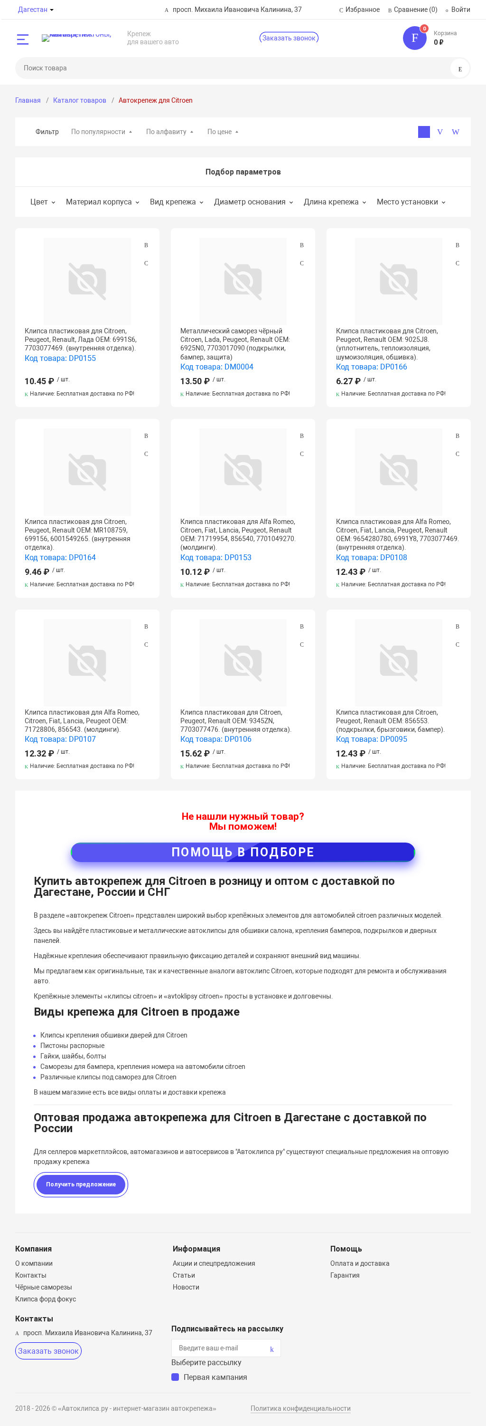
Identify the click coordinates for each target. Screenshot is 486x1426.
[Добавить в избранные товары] (146, 263)
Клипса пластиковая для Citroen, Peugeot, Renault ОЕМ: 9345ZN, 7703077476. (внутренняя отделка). (236, 720)
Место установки (407, 201)
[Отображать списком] (440, 132)
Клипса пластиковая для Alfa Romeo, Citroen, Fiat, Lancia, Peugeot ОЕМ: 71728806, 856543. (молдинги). (82, 720)
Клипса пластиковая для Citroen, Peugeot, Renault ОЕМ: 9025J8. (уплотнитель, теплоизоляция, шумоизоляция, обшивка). (387, 344)
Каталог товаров (79, 100)
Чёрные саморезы (43, 1287)
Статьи (184, 1275)
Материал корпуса (99, 201)
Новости (186, 1287)
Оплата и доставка (360, 1263)
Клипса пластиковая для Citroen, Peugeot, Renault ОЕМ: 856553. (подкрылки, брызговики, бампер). (390, 720)
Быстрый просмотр (87, 281)
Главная (28, 100)
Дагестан (32, 9)
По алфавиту (166, 132)
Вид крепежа (173, 201)
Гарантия (345, 1275)
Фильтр (47, 132)
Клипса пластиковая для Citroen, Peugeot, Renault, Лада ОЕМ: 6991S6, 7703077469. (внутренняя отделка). (81, 339)
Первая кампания (215, 1377)
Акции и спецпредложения (214, 1263)
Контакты (31, 1275)
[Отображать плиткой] (424, 132)
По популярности (98, 132)
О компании (34, 1263)
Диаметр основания (250, 201)
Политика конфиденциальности (301, 1408)
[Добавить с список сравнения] (146, 245)
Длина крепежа (331, 201)
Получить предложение (81, 1184)
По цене (219, 132)
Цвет (39, 201)
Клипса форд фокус (45, 1299)
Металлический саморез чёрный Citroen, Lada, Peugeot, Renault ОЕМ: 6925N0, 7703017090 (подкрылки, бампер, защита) (235, 344)
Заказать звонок (289, 38)
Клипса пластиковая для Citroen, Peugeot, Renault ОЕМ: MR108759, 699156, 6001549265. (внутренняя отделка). (78, 535)
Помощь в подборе (243, 852)
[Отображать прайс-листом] (455, 132)
